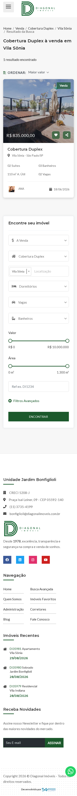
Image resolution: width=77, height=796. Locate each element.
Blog (6, 619)
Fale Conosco (40, 619)
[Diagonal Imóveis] (22, 529)
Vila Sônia (65, 28)
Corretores (38, 609)
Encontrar (38, 416)
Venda (19, 28)
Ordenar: (17, 72)
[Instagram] (35, 560)
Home (7, 28)
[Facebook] (9, 560)
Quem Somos (12, 599)
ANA (21, 188)
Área (11, 358)
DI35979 (15, 686)
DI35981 (15, 648)
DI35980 (15, 667)
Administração (13, 609)
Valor (12, 333)
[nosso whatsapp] (70, 771)
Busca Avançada (41, 589)
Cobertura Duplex (41, 28)
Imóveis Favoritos (43, 599)
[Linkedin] (22, 560)
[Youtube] (46, 560)
